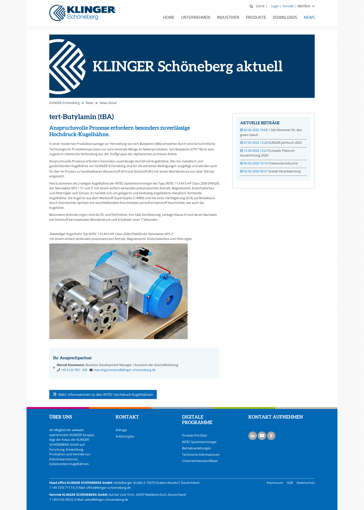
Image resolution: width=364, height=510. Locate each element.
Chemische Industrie (283, 163)
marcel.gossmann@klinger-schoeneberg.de (125, 370)
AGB (290, 483)
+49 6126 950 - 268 (74, 370)
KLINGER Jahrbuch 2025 (285, 143)
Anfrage (121, 430)
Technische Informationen (201, 455)
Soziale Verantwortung (284, 171)
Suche (251, 6)
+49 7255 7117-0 (63, 488)
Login (275, 6)
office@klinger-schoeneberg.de (108, 488)
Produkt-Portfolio (194, 435)
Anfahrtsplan (125, 436)
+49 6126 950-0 (62, 499)
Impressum (275, 483)
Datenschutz (306, 483)
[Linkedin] (252, 435)
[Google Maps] (271, 435)
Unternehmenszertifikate (200, 461)
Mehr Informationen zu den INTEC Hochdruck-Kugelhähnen (105, 394)
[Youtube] (262, 435)
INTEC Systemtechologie (199, 442)
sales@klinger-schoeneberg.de (106, 499)
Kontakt (288, 6)
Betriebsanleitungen (196, 448)
